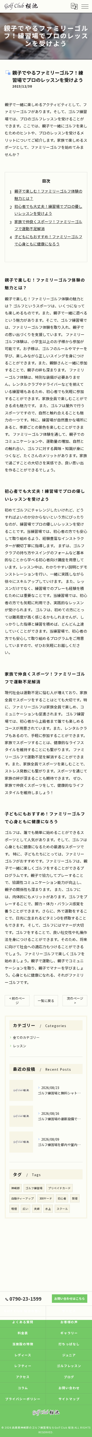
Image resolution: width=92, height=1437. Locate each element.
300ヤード (45, 1198)
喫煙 (14, 1209)
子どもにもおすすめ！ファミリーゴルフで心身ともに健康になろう (48, 240)
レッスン (19, 1045)
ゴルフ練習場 (33, 1188)
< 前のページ (17, 1000)
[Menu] (84, 6)
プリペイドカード (59, 1188)
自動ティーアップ (22, 1198)
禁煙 (75, 1198)
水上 (48, 1209)
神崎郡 (15, 1188)
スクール (62, 1209)
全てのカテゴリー (26, 1037)
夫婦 (37, 1209)
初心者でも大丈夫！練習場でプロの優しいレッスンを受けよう (48, 209)
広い (25, 1209)
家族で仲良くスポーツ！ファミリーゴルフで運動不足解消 (48, 225)
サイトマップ (69, 1399)
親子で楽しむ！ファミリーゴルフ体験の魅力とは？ (48, 194)
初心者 (62, 1198)
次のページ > (75, 1000)
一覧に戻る (46, 1000)
